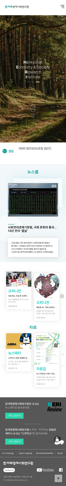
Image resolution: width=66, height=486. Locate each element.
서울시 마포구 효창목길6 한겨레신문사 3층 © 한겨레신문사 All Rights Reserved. (17, 478)
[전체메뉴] (60, 4)
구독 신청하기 (14, 415)
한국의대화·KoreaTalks (44, 453)
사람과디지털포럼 (25, 453)
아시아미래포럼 (8, 453)
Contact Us (9, 470)
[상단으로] (58, 478)
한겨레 (59, 453)
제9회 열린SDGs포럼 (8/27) (35, 148)
